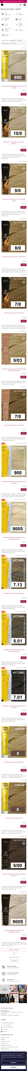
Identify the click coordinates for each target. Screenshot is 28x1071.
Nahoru (14, 960)
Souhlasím (13, 1067)
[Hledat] (16, 4)
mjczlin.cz (5, 1029)
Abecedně (13, 43)
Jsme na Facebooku (8, 1027)
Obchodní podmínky (6, 1045)
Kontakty (3, 1039)
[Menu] (24, 4)
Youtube (5, 1031)
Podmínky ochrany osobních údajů (9, 1047)
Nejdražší (19, 40)
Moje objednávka (5, 1048)
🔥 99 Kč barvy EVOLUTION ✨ (13, 1)
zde (2, 1059)
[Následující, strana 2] (14, 953)
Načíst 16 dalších (14, 949)
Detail (23, 94)
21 (17, 953)
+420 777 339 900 (7, 1025)
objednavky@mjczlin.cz (8, 1022)
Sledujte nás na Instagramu (4, 990)
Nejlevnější (12, 40)
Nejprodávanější (5, 43)
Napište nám (4, 1043)
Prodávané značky (5, 1041)
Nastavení (13, 1062)
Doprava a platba (5, 1037)
